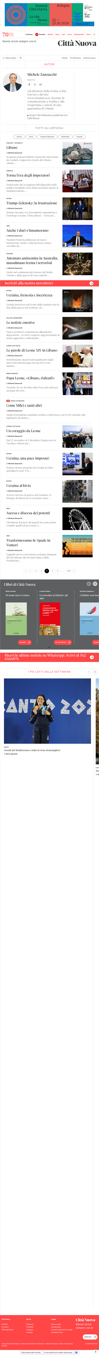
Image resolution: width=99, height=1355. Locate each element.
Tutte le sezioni (10, 58)
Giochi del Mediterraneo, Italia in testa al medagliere (32, 750)
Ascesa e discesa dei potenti (28, 513)
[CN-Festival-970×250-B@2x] (49, 15)
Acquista (22, 642)
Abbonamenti (79, 34)
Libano (11, 148)
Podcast (79, 137)
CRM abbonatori (7, 1330)
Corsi (70, 34)
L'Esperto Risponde (47, 137)
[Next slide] (95, 583)
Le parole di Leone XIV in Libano (31, 351)
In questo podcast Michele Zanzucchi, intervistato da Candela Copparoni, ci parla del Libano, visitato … (32, 160)
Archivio (42, 34)
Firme (31, 137)
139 (68, 571)
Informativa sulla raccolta (31, 1352)
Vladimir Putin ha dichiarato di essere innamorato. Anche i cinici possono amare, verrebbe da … (29, 243)
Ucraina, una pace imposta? (27, 458)
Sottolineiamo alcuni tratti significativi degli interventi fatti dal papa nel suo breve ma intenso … (29, 363)
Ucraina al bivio (18, 486)
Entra (89, 34)
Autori (49, 64)
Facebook (29, 1324)
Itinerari (64, 58)
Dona (57, 34)
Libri (63, 34)
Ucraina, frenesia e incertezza (29, 295)
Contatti (4, 1324)
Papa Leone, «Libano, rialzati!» (30, 378)
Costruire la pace (89, 58)
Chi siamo (5, 1327)
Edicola (50, 34)
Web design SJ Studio (57, 1344)
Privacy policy (56, 1324)
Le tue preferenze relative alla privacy (58, 1352)
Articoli (19, 137)
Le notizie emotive (20, 323)
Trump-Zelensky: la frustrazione (31, 203)
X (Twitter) (29, 1327)
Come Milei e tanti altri (24, 406)
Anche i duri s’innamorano (27, 231)
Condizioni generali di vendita (61, 1330)
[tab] (48, 647)
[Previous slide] (89, 583)
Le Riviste (29, 34)
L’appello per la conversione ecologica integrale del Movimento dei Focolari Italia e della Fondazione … (31, 557)
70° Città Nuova (75, 58)
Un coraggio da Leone (23, 431)
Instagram (30, 1330)
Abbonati (87, 1337)
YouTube (29, 1332)
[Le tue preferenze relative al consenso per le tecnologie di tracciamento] (95, 1351)
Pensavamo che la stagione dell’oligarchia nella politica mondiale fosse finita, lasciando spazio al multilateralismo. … (32, 188)
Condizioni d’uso (57, 1332)
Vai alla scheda (60, 642)
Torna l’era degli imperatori (28, 176)
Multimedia (65, 137)
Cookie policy (56, 1327)
